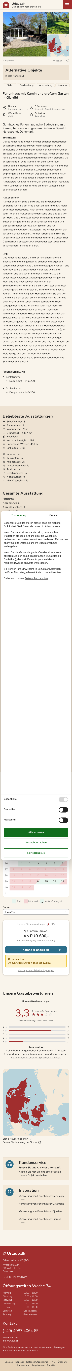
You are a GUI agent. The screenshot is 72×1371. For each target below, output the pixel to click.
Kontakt (19, 1362)
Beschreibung (26, 85)
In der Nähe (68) (14, 75)
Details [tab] (53, 515)
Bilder (10, 85)
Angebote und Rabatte (43, 1365)
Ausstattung (45, 85)
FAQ (53, 1362)
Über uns (62, 1362)
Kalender (62, 85)
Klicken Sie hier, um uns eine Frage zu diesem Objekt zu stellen (40, 1173)
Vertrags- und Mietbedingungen (36, 970)
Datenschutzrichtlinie (37, 1362)
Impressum (23, 1365)
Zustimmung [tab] (18, 515)
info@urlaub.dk (10, 1340)
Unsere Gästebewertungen (31, 924)
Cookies (9, 1362)
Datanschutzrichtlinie (36, 578)
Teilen (59, 60)
